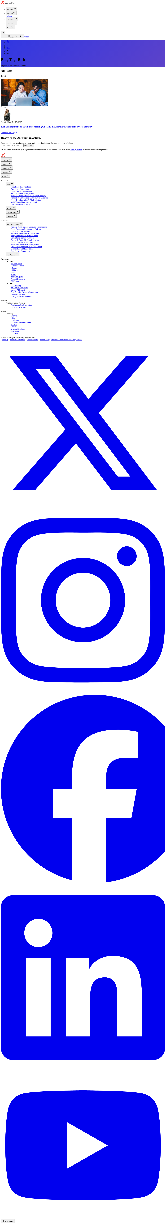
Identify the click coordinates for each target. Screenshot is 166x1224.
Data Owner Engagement (20, 251)
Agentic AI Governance (20, 189)
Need (8, 184)
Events (13, 275)
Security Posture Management (22, 193)
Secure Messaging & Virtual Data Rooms (26, 247)
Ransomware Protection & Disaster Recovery (28, 196)
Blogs (8, 48)
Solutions (10, 9)
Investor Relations (18, 329)
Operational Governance (20, 204)
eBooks (14, 268)
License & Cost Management (22, 249)
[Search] (3, 32)
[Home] (7, 42)
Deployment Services (19, 307)
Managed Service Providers (21, 296)
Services (10, 24)
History (13, 318)
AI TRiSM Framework (19, 288)
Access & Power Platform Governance (25, 240)
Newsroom (15, 331)
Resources (10, 20)
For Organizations (13, 224)
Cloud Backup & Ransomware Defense (26, 229)
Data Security (16, 285)
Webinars (14, 270)
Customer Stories (17, 266)
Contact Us (15, 333)
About (9, 28)
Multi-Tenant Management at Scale (24, 202)
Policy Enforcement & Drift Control (24, 236)
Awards (14, 325)
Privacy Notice (76, 150)
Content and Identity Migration (22, 238)
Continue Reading (8, 133)
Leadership (15, 320)
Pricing (26, 37)
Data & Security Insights (20, 231)
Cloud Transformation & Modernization (26, 200)
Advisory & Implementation (21, 305)
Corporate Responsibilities (21, 322)
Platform (10, 14)
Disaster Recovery (18, 294)
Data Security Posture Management (24, 292)
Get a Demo (28, 145)
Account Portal (16, 264)
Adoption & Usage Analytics (22, 242)
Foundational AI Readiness (21, 187)
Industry (10, 208)
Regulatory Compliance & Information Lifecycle (29, 198)
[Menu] (3, 36)
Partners (9, 16)
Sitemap (5, 340)
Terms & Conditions (17, 340)
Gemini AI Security (18, 290)
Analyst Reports (17, 277)
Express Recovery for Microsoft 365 (25, 233)
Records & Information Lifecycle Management (29, 227)
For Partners (11, 255)
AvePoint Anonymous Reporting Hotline (66, 340)
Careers (14, 327)
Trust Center (44, 340)
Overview (14, 316)
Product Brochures (18, 279)
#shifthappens (16, 281)
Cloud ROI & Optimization (21, 191)
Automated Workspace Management (25, 244)
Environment (11, 212)
